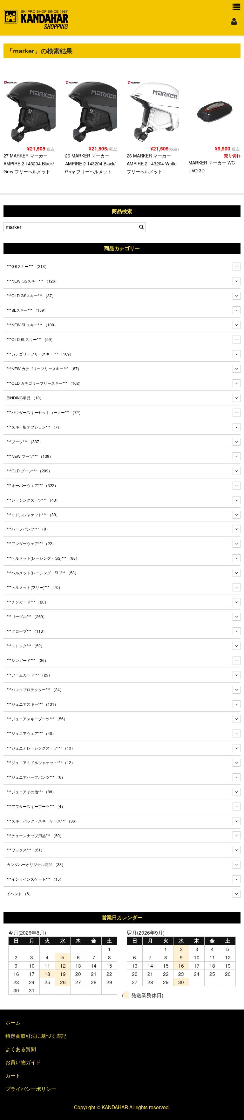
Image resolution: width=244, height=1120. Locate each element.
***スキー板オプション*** (34, 427)
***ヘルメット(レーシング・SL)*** (42, 573)
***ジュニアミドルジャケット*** (41, 762)
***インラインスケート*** (35, 879)
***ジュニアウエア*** (31, 733)
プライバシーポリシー (30, 1088)
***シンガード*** (27, 660)
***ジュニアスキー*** (32, 704)
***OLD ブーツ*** (29, 471)
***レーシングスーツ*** (33, 500)
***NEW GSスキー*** (33, 281)
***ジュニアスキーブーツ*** (37, 719)
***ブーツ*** (25, 441)
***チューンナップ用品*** (35, 835)
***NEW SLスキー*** (32, 325)
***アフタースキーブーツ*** (36, 806)
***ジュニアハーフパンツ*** (36, 777)
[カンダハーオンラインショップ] (36, 26)
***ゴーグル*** (27, 616)
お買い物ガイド (23, 1061)
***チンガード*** (27, 602)
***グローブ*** (27, 631)
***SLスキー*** (27, 310)
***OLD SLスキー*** (31, 339)
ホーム (13, 1022)
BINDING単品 (25, 398)
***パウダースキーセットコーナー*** (45, 412)
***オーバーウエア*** (32, 485)
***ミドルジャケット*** (33, 514)
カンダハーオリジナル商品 (36, 864)
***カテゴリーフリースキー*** (40, 354)
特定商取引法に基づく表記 (35, 1035)
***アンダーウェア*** (31, 543)
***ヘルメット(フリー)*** (34, 587)
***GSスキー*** (28, 266)
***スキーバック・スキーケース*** (43, 821)
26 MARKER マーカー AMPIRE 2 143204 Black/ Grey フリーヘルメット (90, 163)
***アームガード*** (29, 675)
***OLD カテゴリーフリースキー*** (45, 383)
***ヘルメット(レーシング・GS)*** (43, 558)
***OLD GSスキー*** (31, 295)
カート (13, 1075)
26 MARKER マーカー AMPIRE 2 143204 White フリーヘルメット (152, 163)
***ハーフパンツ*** (28, 529)
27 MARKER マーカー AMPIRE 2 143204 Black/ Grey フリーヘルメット (28, 163)
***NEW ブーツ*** (30, 456)
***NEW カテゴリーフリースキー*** (44, 368)
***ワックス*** (25, 850)
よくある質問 (20, 1048)
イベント (20, 894)
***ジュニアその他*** (31, 792)
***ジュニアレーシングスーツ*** (41, 748)
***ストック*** (25, 646)
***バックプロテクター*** (35, 689)
